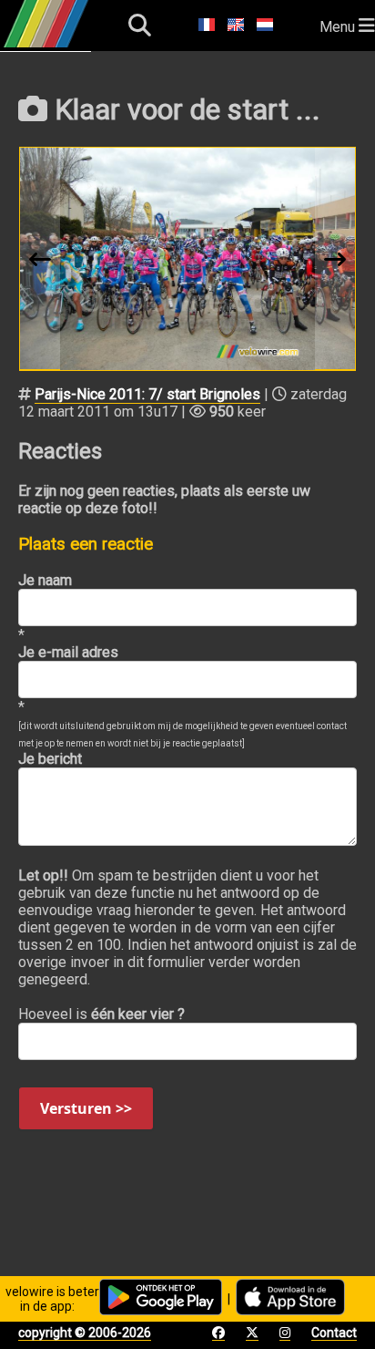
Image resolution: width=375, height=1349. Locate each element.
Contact (334, 1332)
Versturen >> (86, 1108)
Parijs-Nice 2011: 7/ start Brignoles (147, 394)
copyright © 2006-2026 (84, 1332)
